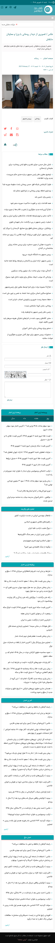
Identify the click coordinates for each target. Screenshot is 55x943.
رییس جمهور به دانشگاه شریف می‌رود (36, 254)
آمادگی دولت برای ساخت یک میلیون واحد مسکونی (31, 270)
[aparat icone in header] (10, 8)
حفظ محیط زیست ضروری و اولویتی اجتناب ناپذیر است (29, 299)
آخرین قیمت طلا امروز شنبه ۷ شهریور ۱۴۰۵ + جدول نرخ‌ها (28, 458)
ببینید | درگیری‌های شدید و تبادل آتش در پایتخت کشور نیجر (27, 775)
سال (13, 418)
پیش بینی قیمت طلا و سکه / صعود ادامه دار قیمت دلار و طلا (27, 581)
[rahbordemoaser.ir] (43, 9)
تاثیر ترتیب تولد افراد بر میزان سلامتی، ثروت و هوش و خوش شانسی (28, 783)
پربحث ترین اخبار (14, 412)
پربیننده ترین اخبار (40, 412)
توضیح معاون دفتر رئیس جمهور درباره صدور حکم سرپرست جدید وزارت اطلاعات (30, 176)
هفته (36, 418)
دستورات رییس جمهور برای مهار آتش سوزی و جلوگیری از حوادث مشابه (30, 336)
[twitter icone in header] (6, 8)
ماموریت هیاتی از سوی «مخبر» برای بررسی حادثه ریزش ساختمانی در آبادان (30, 246)
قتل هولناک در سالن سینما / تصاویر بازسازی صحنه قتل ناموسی (30, 628)
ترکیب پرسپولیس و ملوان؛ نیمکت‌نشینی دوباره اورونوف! (29, 814)
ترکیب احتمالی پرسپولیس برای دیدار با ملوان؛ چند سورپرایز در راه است (27, 472)
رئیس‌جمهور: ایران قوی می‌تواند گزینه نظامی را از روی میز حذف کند (28, 236)
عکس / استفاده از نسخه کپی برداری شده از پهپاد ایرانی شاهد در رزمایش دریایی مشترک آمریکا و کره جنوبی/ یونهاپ (27, 767)
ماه (24, 418)
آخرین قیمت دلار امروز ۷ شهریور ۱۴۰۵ (36, 464)
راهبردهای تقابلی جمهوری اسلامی (37, 522)
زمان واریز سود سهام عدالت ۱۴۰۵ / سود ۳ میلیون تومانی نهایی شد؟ (29, 482)
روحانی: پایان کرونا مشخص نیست (37, 305)
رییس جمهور (27, 118)
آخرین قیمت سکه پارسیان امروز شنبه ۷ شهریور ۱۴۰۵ (31, 446)
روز (48, 418)
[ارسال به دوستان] (11, 135)
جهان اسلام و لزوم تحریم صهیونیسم (37, 540)
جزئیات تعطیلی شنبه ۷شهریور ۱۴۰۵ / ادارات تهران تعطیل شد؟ (27, 452)
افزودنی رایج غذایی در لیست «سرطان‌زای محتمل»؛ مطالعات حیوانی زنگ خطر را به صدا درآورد (28, 917)
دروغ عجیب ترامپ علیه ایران (39, 528)
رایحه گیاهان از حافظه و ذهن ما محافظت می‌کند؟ (31, 707)
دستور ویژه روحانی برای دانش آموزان (36, 328)
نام (48, 356)
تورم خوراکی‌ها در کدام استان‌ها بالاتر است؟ (34, 491)
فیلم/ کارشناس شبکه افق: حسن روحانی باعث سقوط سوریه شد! (26, 184)
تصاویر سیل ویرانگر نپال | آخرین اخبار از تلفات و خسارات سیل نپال (27, 644)
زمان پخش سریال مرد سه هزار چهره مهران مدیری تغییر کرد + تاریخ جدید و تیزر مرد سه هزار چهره (27, 589)
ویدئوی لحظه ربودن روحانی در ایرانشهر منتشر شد (32, 190)
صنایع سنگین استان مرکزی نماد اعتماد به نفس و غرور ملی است (26, 293)
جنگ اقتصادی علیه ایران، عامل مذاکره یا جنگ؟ (32, 553)
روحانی (37, 118)
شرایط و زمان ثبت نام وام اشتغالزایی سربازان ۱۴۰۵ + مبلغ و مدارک (28, 573)
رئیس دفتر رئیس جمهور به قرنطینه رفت (36, 312)
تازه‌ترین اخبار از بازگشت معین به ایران (36, 620)
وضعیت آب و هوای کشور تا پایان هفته (36, 613)
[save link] (17, 135)
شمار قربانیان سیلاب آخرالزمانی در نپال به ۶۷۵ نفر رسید (29, 792)
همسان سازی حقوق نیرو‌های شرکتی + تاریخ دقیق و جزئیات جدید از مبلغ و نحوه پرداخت (28, 690)
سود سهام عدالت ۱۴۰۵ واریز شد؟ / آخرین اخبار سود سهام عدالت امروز (29, 427)
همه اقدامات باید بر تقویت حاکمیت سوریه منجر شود (30, 203)
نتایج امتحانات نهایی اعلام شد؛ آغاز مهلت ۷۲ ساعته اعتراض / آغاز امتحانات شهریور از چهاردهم (28, 731)
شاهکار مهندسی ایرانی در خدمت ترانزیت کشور (33, 515)
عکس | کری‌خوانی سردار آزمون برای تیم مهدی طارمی (30, 723)
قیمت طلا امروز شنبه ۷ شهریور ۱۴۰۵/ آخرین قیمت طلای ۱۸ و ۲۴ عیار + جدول (28, 437)
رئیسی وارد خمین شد (43, 197)
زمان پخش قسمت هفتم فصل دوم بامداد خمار (33, 636)
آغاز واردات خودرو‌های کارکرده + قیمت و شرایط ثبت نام (29, 662)
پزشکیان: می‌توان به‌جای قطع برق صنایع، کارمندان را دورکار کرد (27, 228)
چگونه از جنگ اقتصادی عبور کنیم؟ (37, 547)
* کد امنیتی (46, 369)
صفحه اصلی (48, 58)
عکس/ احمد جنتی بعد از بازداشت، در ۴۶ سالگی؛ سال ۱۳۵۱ (28, 808)
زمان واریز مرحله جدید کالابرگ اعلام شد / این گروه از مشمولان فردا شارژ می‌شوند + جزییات (31, 680)
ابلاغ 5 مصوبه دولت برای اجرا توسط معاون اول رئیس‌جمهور (28, 287)
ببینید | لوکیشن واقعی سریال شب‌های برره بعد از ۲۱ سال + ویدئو (29, 800)
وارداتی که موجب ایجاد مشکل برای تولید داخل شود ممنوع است (29, 279)
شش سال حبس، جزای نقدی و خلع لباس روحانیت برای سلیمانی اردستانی (31, 166)
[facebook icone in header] (11, 129)
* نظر (47, 380)
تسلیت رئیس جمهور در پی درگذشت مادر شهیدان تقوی (30, 222)
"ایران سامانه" (22, 939)
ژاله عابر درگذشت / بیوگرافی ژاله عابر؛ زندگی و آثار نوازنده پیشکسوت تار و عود (29, 599)
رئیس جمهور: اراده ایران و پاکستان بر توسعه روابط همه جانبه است (28, 262)
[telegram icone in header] (15, 8)
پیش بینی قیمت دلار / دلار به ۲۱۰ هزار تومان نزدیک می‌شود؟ (28, 753)
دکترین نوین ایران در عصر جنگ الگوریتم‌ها (34, 534)
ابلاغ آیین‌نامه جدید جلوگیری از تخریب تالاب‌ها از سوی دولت (27, 209)
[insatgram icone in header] (2, 8)
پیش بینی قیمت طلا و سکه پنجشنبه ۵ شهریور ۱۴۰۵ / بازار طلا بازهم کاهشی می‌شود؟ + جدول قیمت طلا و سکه (27, 670)
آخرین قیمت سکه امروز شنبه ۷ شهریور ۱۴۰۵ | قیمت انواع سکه (27, 607)
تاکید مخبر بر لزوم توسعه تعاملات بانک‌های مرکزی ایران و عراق (27, 215)
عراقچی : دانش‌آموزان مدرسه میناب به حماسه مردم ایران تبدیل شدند (29, 499)
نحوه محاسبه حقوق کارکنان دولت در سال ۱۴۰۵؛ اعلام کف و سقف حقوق (29, 654)
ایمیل (47, 363)
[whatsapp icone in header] (17, 129)
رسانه (36, 58)
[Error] (5, 144)
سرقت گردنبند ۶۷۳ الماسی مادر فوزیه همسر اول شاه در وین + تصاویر (27, 822)
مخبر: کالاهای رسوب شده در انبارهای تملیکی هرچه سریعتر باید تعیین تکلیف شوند (28, 320)
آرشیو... (6, 556)
